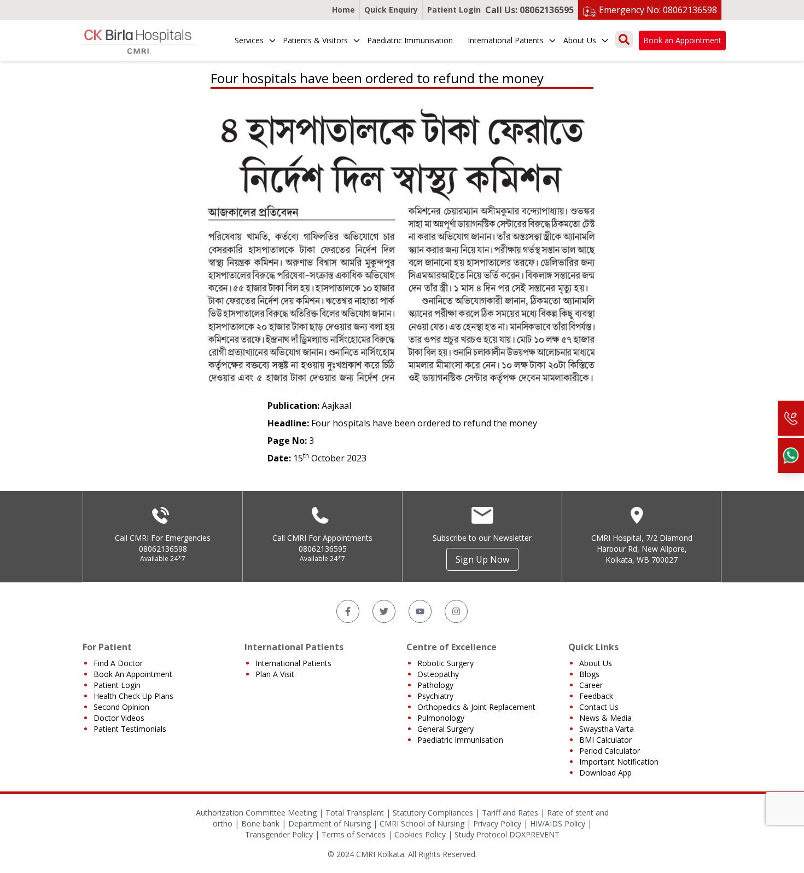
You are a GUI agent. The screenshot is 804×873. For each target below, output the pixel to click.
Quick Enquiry (391, 9)
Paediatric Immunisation (410, 40)
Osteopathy (438, 674)
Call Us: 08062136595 (529, 10)
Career (591, 685)
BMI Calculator (605, 740)
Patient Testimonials (130, 729)
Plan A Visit (274, 674)
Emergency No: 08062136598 (658, 10)
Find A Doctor (118, 663)
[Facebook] (347, 611)
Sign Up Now (482, 559)
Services (249, 40)
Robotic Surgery (445, 663)
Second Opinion (121, 707)
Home (343, 9)
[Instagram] (456, 611)
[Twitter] (383, 611)
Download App (605, 772)
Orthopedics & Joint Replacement (476, 707)
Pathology (435, 685)
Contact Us (599, 707)
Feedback (596, 696)
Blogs (589, 674)
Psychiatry (435, 696)
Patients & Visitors (315, 40)
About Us (579, 40)
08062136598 (163, 549)
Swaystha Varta (606, 729)
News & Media (605, 718)
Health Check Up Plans (133, 696)
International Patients (506, 40)
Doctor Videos (119, 718)
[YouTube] (420, 611)
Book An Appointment (133, 674)
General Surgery (445, 729)
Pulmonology (440, 718)
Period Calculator (609, 750)
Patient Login (454, 9)
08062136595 (323, 549)
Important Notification (619, 761)
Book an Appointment (682, 40)
